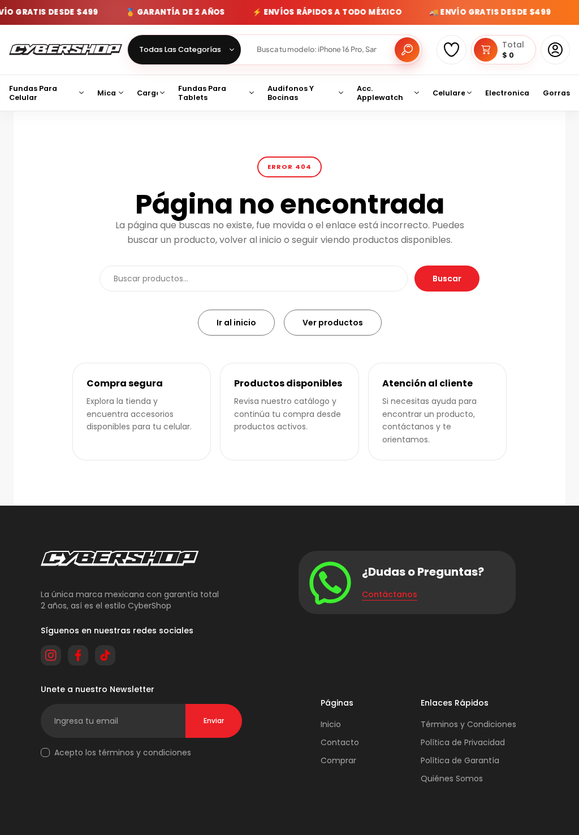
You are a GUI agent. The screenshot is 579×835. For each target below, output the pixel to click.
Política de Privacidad (463, 742)
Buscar (447, 278)
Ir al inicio (236, 322)
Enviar (214, 720)
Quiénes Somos (452, 778)
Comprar (338, 760)
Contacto (340, 742)
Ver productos (333, 322)
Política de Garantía (460, 760)
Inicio (331, 724)
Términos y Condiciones (468, 724)
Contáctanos (389, 594)
